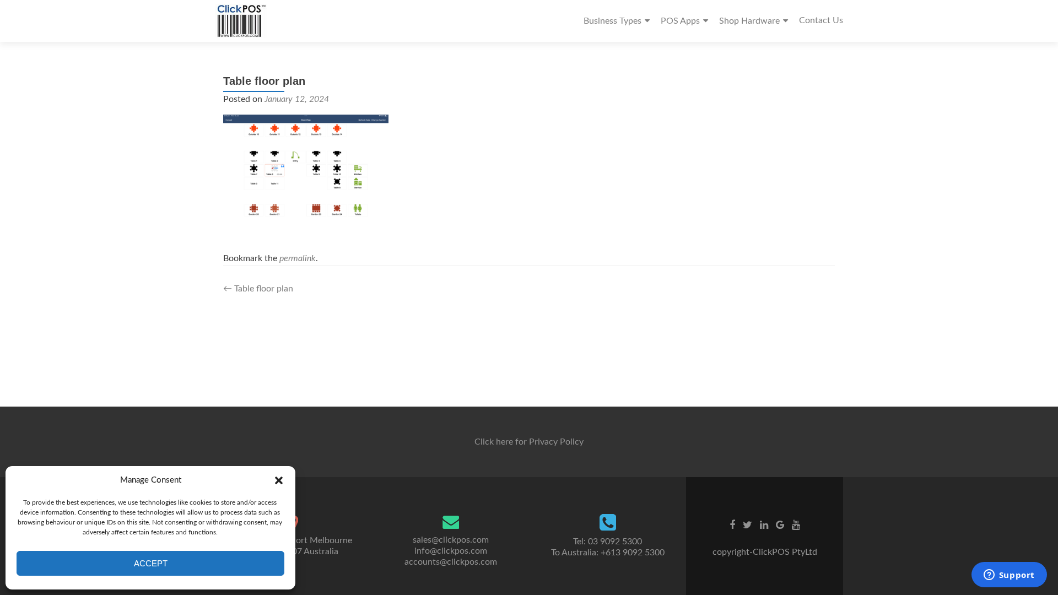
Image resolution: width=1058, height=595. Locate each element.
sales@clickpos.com (451, 540)
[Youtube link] (796, 525)
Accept (151, 563)
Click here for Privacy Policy (529, 441)
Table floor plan (258, 288)
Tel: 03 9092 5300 (607, 541)
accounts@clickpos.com (450, 562)
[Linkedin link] (764, 525)
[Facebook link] (732, 525)
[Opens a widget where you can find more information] (1009, 575)
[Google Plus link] (780, 525)
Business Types (612, 21)
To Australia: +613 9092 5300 (608, 552)
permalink (297, 258)
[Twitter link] (747, 525)
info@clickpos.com (450, 551)
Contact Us (821, 20)
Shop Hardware (749, 21)
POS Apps (680, 21)
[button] (278, 480)
